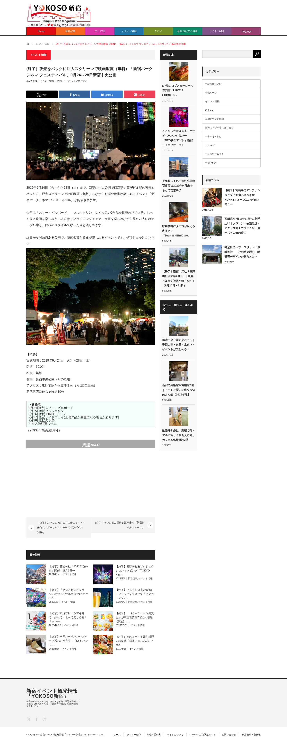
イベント (67, 80)
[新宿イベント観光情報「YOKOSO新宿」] (58, 15)
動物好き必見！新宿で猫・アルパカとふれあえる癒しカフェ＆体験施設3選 (178, 435)
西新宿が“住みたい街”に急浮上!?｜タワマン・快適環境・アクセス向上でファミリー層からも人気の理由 (242, 225)
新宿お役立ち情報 (187, 31)
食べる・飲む (214, 136)
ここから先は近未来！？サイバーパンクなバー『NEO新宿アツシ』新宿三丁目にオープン (178, 138)
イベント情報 (128, 31)
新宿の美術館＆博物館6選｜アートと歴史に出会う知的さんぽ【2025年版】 (178, 390)
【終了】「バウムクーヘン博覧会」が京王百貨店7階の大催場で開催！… (135, 617)
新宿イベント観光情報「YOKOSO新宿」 (52, 693)
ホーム (117, 734)
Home (41, 31)
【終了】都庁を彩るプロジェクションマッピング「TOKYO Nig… (135, 570)
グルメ (158, 31)
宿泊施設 (212, 163)
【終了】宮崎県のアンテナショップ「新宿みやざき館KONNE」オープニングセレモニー (242, 197)
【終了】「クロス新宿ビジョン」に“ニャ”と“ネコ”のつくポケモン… (68, 594)
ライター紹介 (216, 31)
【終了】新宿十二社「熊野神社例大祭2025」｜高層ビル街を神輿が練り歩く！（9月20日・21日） (178, 278)
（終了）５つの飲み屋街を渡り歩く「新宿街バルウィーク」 (119, 525)
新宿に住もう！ (215, 154)
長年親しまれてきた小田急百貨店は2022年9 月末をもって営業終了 (178, 185)
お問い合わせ (229, 734)
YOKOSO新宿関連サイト (202, 734)
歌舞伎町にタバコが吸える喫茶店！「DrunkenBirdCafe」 (178, 231)
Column (209, 110)
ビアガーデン (80, 80)
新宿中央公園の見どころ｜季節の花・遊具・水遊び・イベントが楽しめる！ (178, 344)
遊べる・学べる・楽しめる (219, 127)
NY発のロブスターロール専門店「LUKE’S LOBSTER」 (177, 90)
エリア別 (99, 31)
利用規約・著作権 (251, 734)
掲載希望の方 (154, 734)
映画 (59, 80)
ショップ (210, 145)
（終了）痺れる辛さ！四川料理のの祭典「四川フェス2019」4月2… (135, 640)
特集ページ (211, 92)
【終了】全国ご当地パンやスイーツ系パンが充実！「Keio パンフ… (68, 640)
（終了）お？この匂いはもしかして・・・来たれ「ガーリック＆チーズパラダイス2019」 (61, 527)
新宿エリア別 (214, 84)
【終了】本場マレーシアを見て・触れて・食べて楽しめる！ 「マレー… (68, 617)
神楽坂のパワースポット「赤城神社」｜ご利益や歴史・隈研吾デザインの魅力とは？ (242, 252)
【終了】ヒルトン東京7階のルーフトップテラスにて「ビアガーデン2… (135, 594)
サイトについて (175, 734)
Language (246, 31)
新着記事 (70, 31)
